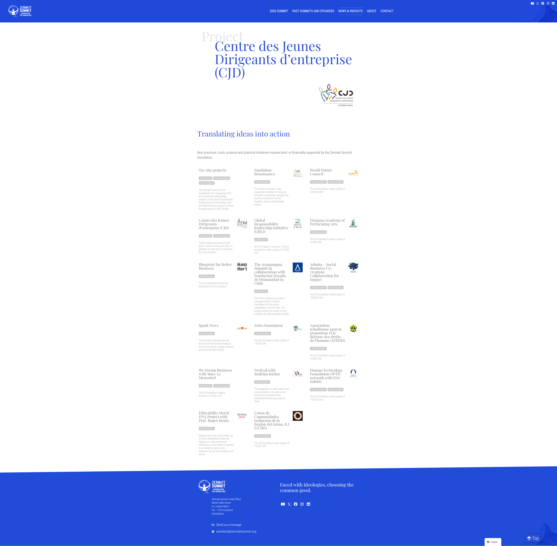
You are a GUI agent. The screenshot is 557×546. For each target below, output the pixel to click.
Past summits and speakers (313, 11)
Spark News (208, 325)
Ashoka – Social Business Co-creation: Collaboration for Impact (324, 272)
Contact (387, 11)
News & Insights (350, 11)
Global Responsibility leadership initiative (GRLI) (271, 226)
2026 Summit (279, 11)
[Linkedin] (553, 3)
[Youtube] (532, 3)
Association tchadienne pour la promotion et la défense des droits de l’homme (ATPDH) (327, 333)
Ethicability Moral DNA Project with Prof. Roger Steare (214, 416)
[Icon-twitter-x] (537, 3)
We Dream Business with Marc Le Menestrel (215, 374)
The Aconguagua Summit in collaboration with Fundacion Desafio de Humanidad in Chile (270, 274)
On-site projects (212, 170)
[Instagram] (548, 3)
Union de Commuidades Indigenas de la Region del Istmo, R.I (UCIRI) (271, 420)
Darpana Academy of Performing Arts (327, 222)
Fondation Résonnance (264, 171)
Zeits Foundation (268, 325)
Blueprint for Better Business (215, 266)
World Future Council (321, 171)
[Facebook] (542, 3)
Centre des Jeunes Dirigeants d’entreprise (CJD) (214, 224)
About (371, 11)
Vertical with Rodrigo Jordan (267, 372)
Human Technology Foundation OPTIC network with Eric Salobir (326, 376)
